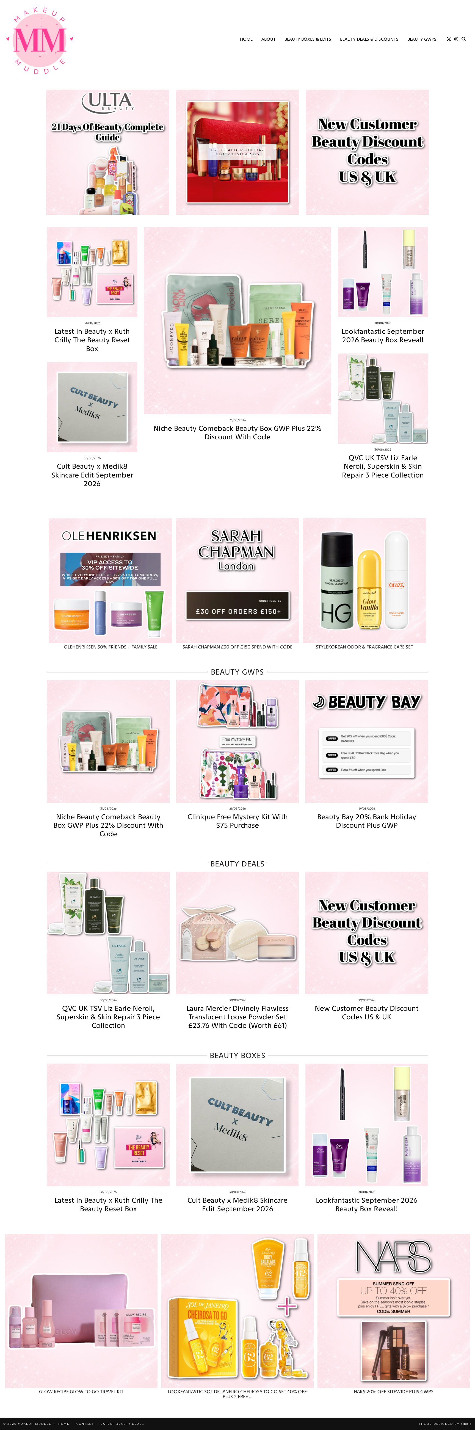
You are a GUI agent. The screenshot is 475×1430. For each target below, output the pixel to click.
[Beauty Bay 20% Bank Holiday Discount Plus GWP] (366, 741)
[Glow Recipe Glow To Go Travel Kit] (81, 1311)
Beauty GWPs (422, 39)
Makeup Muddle (34, 1424)
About (268, 39)
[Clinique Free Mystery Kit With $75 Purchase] (237, 741)
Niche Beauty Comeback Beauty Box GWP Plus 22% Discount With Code (237, 432)
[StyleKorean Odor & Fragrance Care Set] (364, 580)
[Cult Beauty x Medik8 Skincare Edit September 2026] (92, 407)
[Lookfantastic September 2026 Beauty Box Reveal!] (383, 272)
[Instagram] (456, 39)
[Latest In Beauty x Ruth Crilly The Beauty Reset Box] (92, 272)
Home (246, 39)
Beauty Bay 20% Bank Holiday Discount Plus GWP (366, 821)
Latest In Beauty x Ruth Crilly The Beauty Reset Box (92, 340)
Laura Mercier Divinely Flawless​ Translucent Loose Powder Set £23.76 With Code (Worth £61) (237, 1017)
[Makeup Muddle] (39, 40)
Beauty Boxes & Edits (308, 39)
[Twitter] (449, 39)
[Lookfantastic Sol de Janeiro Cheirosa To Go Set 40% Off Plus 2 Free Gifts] (237, 1311)
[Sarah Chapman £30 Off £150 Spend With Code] (237, 580)
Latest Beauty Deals (122, 1424)
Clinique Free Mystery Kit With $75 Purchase (237, 821)
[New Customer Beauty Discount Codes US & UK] (366, 933)
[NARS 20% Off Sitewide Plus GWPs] (393, 1311)
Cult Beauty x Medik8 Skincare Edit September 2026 (92, 475)
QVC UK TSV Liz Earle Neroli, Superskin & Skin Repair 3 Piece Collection (383, 466)
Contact (85, 1424)
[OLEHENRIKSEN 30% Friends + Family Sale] (110, 580)
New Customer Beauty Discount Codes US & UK (367, 1012)
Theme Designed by (445, 1424)
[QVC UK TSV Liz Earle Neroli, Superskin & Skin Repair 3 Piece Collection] (383, 399)
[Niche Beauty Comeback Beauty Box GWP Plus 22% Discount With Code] (237, 320)
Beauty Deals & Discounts (369, 39)
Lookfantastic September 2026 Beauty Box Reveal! (382, 335)
